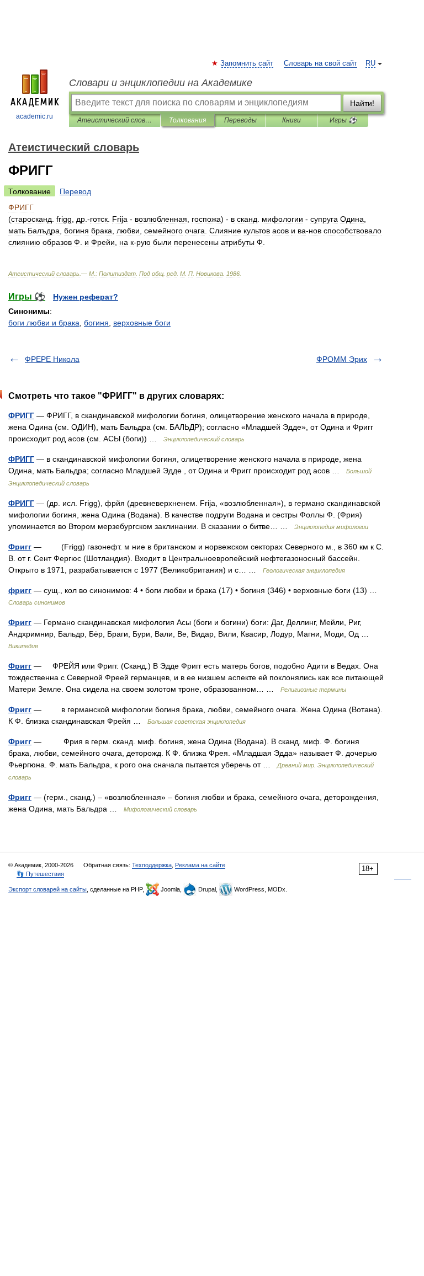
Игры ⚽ (343, 120)
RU (370, 63)
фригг (19, 590)
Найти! (362, 103)
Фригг (19, 546)
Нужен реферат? (85, 296)
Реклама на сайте (200, 865)
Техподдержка (152, 865)
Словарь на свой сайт (320, 63)
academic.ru (34, 116)
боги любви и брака (44, 322)
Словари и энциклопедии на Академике (160, 82)
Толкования (187, 120)
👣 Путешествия (40, 874)
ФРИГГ (21, 415)
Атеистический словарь (114, 120)
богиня (96, 322)
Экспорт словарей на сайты (47, 889)
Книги (291, 120)
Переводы (240, 120)
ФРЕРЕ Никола (52, 359)
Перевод (75, 191)
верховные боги (142, 322)
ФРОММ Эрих (341, 359)
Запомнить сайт (247, 63)
